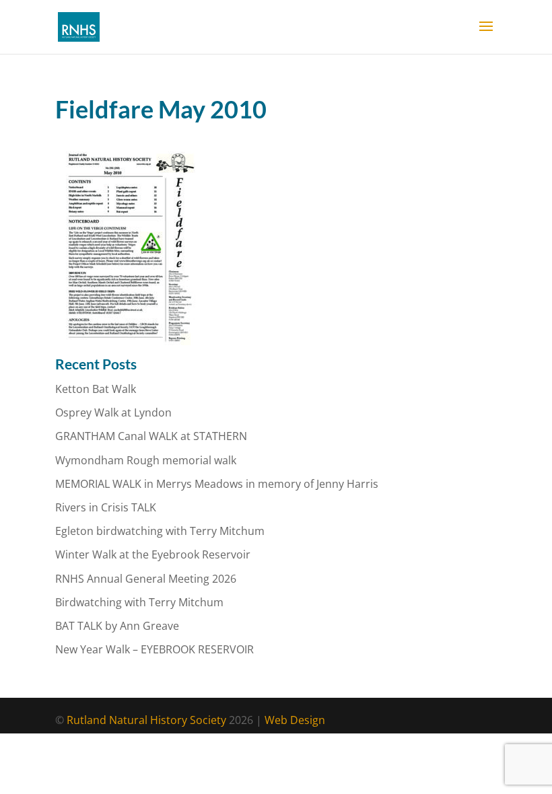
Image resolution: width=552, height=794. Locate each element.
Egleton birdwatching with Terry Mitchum (160, 531)
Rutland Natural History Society (146, 720)
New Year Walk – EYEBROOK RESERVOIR (154, 649)
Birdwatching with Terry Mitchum (139, 602)
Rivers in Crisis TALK (105, 507)
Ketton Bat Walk (95, 389)
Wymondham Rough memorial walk (145, 460)
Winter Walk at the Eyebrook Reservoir (152, 554)
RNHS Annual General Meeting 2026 (145, 578)
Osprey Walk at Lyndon (113, 412)
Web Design (295, 720)
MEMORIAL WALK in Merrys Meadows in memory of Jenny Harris (216, 483)
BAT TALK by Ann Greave (117, 625)
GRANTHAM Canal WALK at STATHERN (151, 436)
